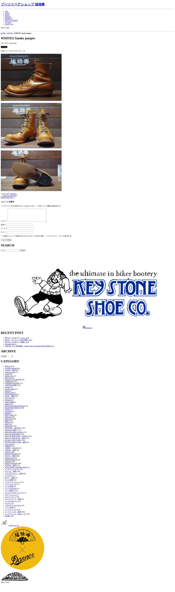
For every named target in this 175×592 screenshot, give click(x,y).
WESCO (8, 452)
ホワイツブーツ (10, 497)
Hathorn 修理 (9, 402)
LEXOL (7, 410)
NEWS (7, 13)
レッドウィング (10, 510)
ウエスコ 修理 (10, 471)
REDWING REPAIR (12, 428)
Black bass (8, 378)
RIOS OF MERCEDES (12, 434)
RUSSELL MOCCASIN (13, 440)
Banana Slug (9, 376)
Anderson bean (10, 372)
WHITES (10, 33)
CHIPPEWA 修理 (11, 385)
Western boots (9, 458)
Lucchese (8, 411)
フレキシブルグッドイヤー (14, 493)
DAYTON (8, 398)
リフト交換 (9, 507)
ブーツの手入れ (10, 488)
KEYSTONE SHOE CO (13, 408)
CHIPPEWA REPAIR (12, 383)
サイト (3, 232)
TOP (6, 11)
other (6, 424)
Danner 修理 (9, 396)
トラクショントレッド (13, 482)
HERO (7, 404)
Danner (7, 391)
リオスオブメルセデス (13, 505)
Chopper (7, 387)
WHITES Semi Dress (9, 196)
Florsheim (8, 400)
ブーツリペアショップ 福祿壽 (23, 4)
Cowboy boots (9, 389)
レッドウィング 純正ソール (15, 514)
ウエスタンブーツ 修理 (14, 473)
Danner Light (9, 393)
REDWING (9, 426)
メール (4, 228)
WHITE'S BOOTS (11, 460)
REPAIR (8, 17)
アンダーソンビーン (12, 469)
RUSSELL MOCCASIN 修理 (15, 442)
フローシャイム (10, 495)
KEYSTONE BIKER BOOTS (15, 406)
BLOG (7, 15)
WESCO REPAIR (11, 454)
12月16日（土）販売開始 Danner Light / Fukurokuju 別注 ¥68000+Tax (29, 346)
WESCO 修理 (10, 456)
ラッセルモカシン (11, 501)
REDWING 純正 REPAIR (13, 432)
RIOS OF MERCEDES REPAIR (16, 436)
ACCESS (8, 22)
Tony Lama (8, 444)
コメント (4, 221)
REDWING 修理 (10, 430)
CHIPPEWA (9, 381)
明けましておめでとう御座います (17, 342)
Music (7, 420)
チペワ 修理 (9, 480)
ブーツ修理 (9, 490)
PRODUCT (9, 19)
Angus (7, 374)
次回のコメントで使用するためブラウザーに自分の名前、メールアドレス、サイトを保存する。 (38, 236)
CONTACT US (13, 525)
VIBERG (8, 446)
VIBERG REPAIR (11, 448)
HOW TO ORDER (11, 20)
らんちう (8, 503)
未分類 (7, 516)
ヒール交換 (9, 486)
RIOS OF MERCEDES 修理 (15, 438)
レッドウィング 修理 (13, 512)
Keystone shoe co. (11, 344)
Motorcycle (8, 419)
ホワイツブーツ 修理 (13, 499)
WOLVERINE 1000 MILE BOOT (16, 467)
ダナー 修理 (10, 478)
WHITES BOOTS (8, 197)
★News (7, 366)
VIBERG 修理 (10, 450)
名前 (3, 225)
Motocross (8, 417)
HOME (3, 33)
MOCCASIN (9, 415)
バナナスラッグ (10, 484)
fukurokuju (88, 328)
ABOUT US (9, 24)
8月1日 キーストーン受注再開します (18, 340)
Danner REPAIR (10, 394)
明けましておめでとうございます (17, 338)
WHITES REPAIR (11, 463)
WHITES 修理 (10, 465)
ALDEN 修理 (10, 370)
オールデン (9, 476)
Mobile (7, 413)
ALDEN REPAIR (11, 368)
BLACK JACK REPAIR (13, 379)
